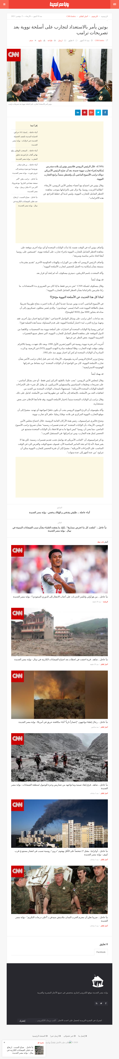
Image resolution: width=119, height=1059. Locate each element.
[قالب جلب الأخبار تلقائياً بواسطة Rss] (56, 1042)
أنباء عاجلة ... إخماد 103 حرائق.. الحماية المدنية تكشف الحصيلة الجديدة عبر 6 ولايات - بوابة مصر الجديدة (25, 138)
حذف (31, 40)
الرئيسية (104, 16)
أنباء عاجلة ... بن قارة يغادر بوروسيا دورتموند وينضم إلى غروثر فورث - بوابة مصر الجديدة (25, 168)
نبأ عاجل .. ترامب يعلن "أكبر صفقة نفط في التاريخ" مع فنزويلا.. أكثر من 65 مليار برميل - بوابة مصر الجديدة (24, 185)
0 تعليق (71, 40)
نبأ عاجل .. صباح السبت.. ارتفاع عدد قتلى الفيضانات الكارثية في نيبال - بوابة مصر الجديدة (25, 201)
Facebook (101, 952)
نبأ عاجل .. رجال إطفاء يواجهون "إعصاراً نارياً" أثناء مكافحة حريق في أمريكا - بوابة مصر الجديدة (63, 722)
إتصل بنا (81, 1036)
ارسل (60, 40)
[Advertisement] (59, 230)
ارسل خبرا (54, 1036)
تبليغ (40, 40)
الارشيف (94, 16)
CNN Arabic (71, 16)
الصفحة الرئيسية (39, 1036)
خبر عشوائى (69, 1036)
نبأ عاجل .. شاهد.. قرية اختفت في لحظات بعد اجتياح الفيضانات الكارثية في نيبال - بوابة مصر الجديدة (61, 659)
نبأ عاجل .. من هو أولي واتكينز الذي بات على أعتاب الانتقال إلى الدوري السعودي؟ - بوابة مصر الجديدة (60, 596)
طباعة (50, 40)
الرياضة (105, 602)
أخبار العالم (83, 16)
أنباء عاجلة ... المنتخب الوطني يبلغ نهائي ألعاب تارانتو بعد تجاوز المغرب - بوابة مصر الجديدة (24, 154)
